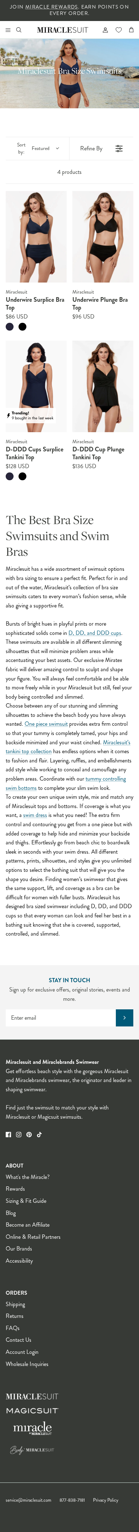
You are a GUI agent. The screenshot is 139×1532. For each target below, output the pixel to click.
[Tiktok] (39, 1134)
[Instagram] (18, 1134)
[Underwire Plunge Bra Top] (102, 237)
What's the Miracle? (28, 1177)
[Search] (23, 29)
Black (22, 327)
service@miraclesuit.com (28, 1500)
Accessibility (19, 1261)
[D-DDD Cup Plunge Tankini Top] (102, 386)
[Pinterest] (29, 1134)
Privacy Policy (105, 1500)
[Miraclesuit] (63, 29)
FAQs (13, 1328)
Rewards (15, 1189)
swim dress (35, 815)
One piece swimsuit (46, 724)
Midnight (10, 327)
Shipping (15, 1304)
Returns (15, 1316)
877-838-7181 (72, 1500)
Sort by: (33, 148)
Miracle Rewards (51, 7)
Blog (11, 1213)
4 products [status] (69, 172)
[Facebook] (8, 1134)
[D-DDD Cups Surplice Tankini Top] (36, 386)
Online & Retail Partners (33, 1237)
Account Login (22, 1352)
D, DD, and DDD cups (94, 633)
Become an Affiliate (28, 1225)
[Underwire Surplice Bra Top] (36, 237)
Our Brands (19, 1248)
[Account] (102, 29)
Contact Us (18, 1340)
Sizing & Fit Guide (26, 1201)
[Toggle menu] (8, 29)
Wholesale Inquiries (27, 1364)
